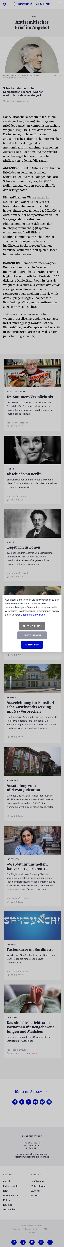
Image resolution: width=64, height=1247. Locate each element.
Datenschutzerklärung (33, 614)
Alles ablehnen (32, 626)
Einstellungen (32, 635)
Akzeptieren (32, 644)
